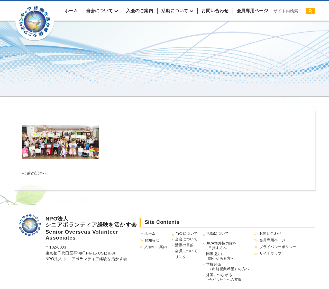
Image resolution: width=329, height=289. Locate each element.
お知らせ (151, 240)
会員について (186, 251)
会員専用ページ (252, 10)
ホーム (71, 10)
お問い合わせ (215, 10)
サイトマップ (270, 253)
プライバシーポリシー (278, 247)
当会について (186, 239)
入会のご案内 (139, 10)
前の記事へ (36, 173)
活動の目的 (184, 245)
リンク (180, 257)
